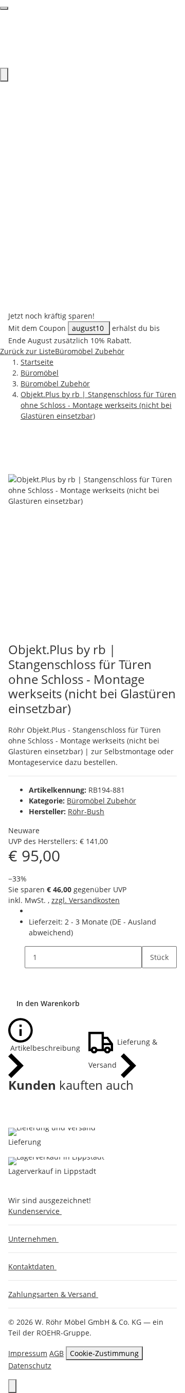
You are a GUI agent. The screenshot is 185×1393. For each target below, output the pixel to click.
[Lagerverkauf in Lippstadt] (56, 1161)
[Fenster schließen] (16, 463)
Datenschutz (29, 1365)
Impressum (27, 1353)
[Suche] (4, 75)
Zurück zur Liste (27, 351)
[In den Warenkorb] (16, 446)
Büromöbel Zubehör (101, 801)
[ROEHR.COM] (92, 38)
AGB (56, 1353)
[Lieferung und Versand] (52, 1132)
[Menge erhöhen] (150, 979)
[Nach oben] (12, 1386)
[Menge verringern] (16, 957)
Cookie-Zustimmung (104, 1353)
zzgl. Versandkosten (85, 900)
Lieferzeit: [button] (92, 927)
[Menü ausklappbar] (4, 8)
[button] (37, 1211)
